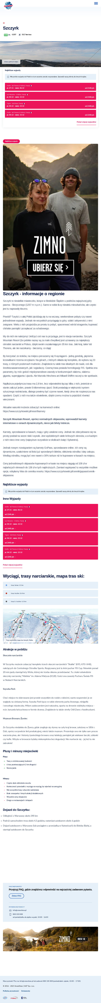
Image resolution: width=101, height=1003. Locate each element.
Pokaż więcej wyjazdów (86, 122)
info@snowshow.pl (19, 910)
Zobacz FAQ (16, 896)
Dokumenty (25, 991)
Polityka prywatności (11, 991)
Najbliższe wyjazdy (11, 141)
